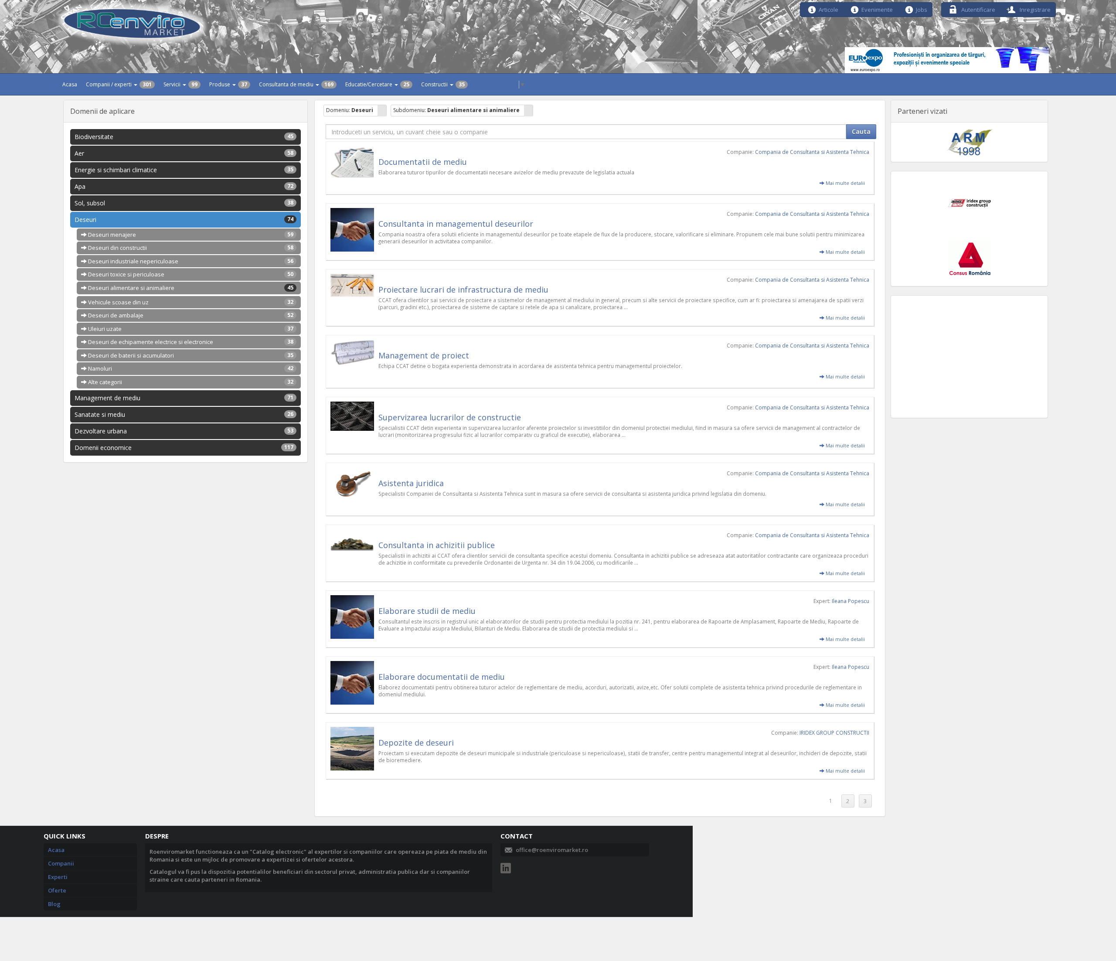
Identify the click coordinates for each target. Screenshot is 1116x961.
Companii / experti (119, 84)
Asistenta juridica (411, 483)
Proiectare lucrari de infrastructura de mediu (463, 289)
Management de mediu (184, 398)
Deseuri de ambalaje (190, 315)
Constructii (443, 84)
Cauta (861, 131)
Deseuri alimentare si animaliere (190, 288)
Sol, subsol (184, 203)
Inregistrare (1034, 9)
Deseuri (184, 219)
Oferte (57, 890)
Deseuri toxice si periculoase (190, 274)
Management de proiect (423, 355)
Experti (58, 877)
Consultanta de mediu (296, 84)
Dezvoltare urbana (184, 431)
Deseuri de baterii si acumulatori (190, 355)
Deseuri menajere (190, 235)
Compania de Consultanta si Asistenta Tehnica (812, 152)
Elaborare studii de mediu (427, 611)
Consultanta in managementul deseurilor (455, 223)
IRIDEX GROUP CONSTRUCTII (834, 732)
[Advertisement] (969, 357)
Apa (184, 186)
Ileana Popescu (850, 601)
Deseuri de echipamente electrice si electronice (190, 342)
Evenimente (877, 9)
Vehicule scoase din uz (190, 302)
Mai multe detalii (844, 183)
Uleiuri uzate (190, 329)
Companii (61, 863)
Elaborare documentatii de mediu (441, 676)
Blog (54, 904)
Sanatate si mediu (184, 414)
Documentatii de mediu (422, 162)
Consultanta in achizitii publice (436, 545)
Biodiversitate (184, 137)
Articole (828, 9)
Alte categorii (190, 382)
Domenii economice (184, 447)
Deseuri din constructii (190, 248)
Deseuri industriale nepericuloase (190, 261)
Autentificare (977, 9)
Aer (184, 153)
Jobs (921, 9)
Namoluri (190, 368)
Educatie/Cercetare (377, 84)
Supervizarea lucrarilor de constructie (449, 417)
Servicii (180, 84)
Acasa (69, 84)
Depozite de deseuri (416, 742)
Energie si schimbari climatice (184, 170)
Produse (228, 84)
